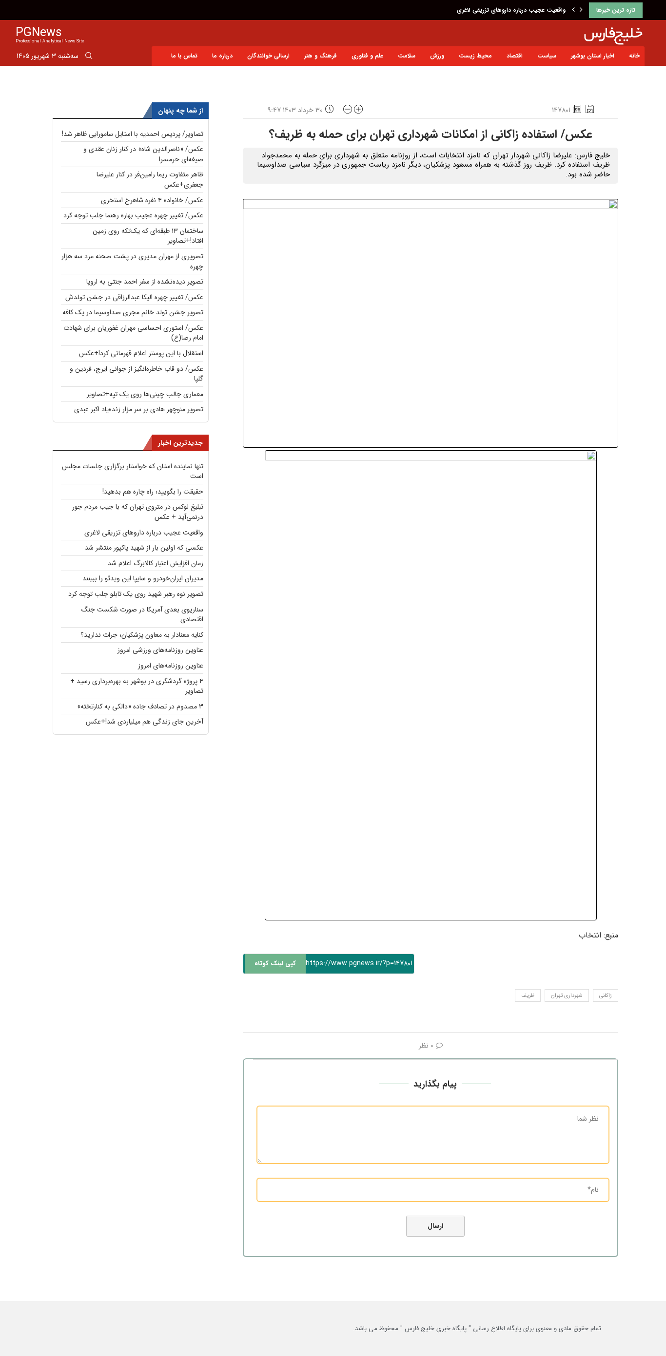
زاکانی (605, 996)
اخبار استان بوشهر (592, 55)
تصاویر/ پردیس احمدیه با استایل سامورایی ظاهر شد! (132, 134)
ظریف (527, 996)
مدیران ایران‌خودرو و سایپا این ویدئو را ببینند (142, 578)
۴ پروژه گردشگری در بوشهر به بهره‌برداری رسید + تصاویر (136, 686)
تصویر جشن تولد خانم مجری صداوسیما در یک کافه (132, 312)
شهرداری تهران (567, 996)
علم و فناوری (367, 55)
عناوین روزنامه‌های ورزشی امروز (160, 650)
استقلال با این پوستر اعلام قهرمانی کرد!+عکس (141, 353)
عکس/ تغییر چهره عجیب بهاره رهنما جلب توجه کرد (133, 215)
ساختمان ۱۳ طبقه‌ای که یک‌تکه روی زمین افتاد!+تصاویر (148, 236)
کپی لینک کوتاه (275, 963)
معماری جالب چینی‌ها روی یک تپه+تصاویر (145, 394)
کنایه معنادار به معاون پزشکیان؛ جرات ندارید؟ (141, 635)
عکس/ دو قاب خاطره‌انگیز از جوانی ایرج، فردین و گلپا (136, 373)
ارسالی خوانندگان (268, 55)
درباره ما (222, 55)
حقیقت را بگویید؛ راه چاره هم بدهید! (152, 491)
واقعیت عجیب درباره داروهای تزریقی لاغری (511, 10)
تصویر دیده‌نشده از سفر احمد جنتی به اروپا (144, 281)
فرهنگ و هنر (320, 55)
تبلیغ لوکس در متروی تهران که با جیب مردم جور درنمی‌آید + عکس (137, 511)
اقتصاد (515, 55)
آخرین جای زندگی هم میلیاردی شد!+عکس (144, 721)
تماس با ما (184, 55)
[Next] (581, 10)
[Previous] (573, 10)
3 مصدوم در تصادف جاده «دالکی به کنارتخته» (140, 706)
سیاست (546, 55)
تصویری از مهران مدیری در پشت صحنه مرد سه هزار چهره (132, 261)
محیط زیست (475, 55)
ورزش (437, 55)
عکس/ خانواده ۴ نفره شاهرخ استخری (152, 200)
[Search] (89, 57)
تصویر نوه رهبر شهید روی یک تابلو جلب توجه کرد (135, 594)
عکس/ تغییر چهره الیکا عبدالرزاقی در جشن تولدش (134, 297)
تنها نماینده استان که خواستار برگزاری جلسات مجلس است (132, 471)
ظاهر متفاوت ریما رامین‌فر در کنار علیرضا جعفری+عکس (150, 179)
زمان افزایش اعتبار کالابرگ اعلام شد (155, 563)
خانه (634, 55)
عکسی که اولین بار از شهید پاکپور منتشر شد (144, 547)
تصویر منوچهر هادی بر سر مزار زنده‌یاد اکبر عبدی (138, 409)
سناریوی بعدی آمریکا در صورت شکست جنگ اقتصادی (142, 614)
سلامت (406, 55)
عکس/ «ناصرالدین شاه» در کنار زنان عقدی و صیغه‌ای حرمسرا (143, 154)
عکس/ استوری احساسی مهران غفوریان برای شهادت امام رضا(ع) (133, 333)
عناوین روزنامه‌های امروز (170, 665)
